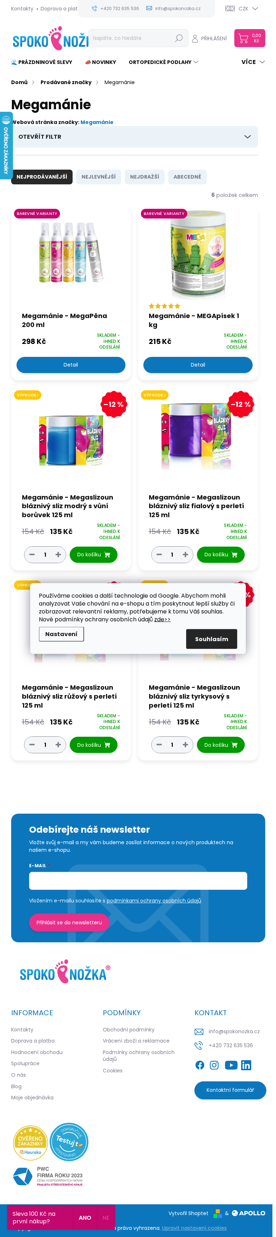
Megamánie (97, 122)
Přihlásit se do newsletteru (69, 922)
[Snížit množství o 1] (32, 554)
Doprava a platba (62, 8)
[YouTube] (231, 1063)
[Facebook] (199, 1063)
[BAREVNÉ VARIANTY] (71, 258)
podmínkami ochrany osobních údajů (154, 900)
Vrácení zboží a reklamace (136, 1040)
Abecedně (187, 176)
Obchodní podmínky (129, 1029)
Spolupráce (25, 1063)
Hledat (179, 38)
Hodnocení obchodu (37, 1052)
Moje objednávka (32, 1097)
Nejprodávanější (42, 176)
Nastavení (61, 634)
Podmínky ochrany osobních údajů (139, 1056)
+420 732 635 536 (231, 1045)
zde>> (162, 619)
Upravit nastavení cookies (194, 1228)
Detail (71, 364)
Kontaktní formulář (230, 1090)
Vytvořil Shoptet (188, 1213)
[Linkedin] (246, 1063)
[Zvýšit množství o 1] (58, 554)
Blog (16, 1086)
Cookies (113, 1070)
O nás (18, 1075)
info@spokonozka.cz (234, 1031)
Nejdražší (144, 176)
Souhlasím (211, 639)
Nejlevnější (99, 176)
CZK (243, 8)
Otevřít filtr (39, 137)
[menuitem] (44, 62)
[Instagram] (214, 1063)
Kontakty (22, 8)
